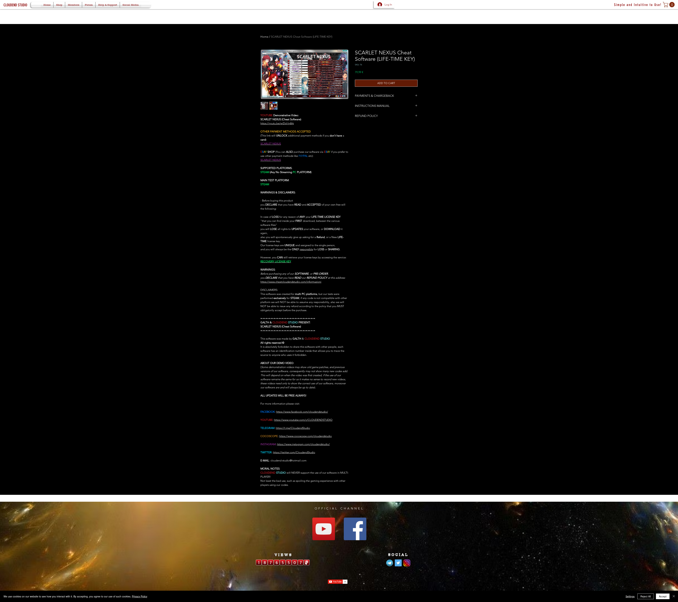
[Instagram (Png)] (406, 562)
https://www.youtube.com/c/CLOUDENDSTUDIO (303, 420)
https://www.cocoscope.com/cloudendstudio (305, 436)
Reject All (645, 596)
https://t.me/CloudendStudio (293, 428)
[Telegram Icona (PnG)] (389, 562)
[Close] (674, 596)
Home (264, 36)
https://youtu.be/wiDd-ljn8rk (277, 123)
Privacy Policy (139, 596)
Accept (663, 596)
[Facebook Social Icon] (355, 529)
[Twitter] (398, 562)
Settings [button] (630, 596)
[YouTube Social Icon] (323, 529)
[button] (669, 4)
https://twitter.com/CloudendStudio (294, 452)
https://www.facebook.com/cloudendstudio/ (302, 411)
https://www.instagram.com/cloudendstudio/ (303, 444)
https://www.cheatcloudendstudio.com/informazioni (290, 281)
